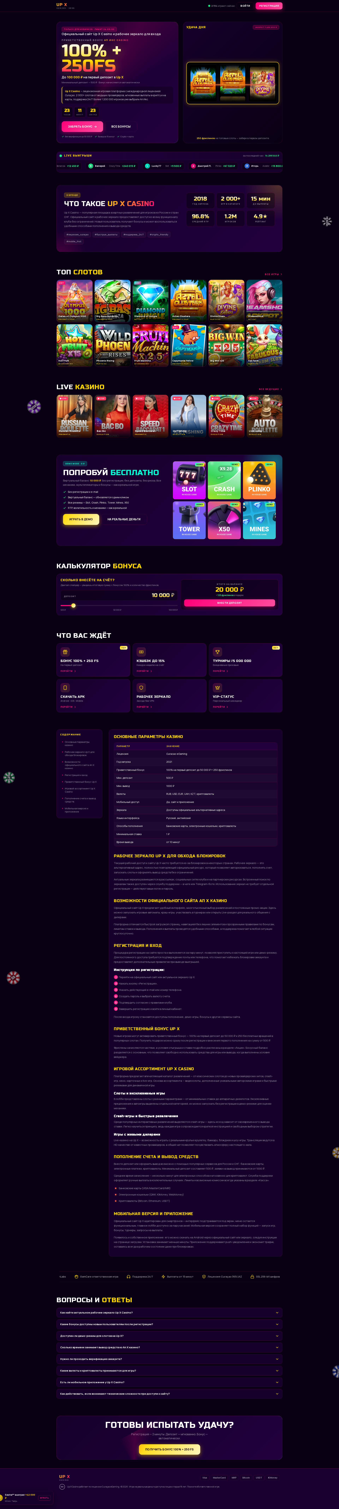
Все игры (272, 274)
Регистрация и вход (76, 775)
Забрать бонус (80, 126)
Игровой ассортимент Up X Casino (80, 790)
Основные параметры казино (77, 743)
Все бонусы (121, 126)
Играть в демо (81, 519)
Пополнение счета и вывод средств (80, 800)
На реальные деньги (124, 519)
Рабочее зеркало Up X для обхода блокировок (79, 753)
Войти (245, 5)
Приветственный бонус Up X (81, 781)
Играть (51, 1499)
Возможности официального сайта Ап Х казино (79, 765)
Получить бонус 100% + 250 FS (169, 1449)
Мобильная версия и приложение (76, 810)
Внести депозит (229, 602)
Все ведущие (269, 389)
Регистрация (269, 5)
